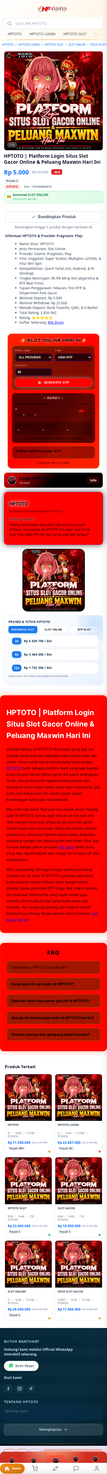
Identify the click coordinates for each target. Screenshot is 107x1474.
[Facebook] (8, 1389)
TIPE (58, 350)
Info (93, 481)
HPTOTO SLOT (75, 33)
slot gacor (66, 847)
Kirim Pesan (24, 1366)
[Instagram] (19, 1389)
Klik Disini (56, 322)
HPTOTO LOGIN (42, 33)
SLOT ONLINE (53, 630)
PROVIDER (22, 350)
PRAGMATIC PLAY (22, 630)
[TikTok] (31, 1389)
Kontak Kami (15, 1419)
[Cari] (9, 23)
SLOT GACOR (76, 44)
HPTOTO (15, 33)
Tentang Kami (16, 1411)
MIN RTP (21, 365)
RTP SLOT (84, 630)
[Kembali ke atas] (97, 1440)
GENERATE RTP (53, 383)
